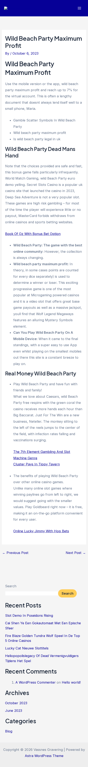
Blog (8, 731)
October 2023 (16, 703)
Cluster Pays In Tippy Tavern (36, 464)
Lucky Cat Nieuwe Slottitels (27, 648)
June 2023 (13, 711)
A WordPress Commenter (35, 682)
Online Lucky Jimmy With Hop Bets (41, 531)
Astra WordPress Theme (44, 756)
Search (10, 586)
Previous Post (15, 552)
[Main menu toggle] (79, 8)
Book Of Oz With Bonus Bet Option (33, 234)
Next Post (76, 552)
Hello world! (71, 682)
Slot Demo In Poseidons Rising (29, 615)
